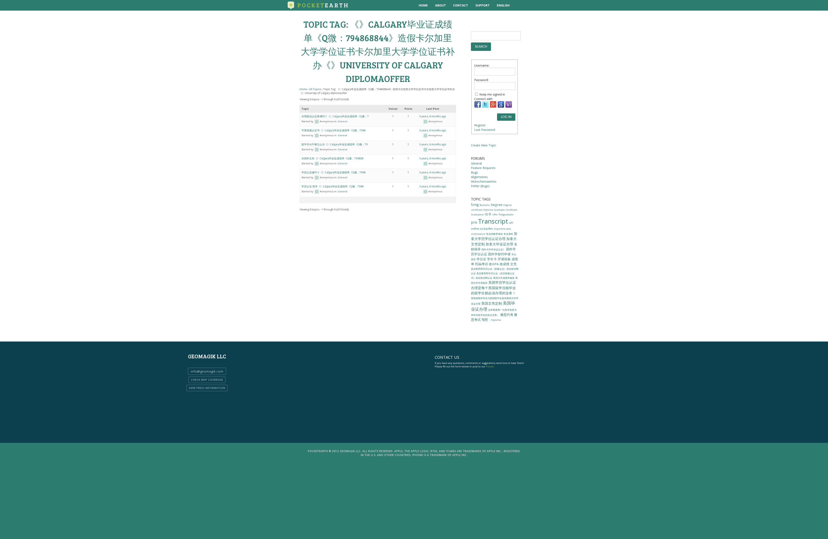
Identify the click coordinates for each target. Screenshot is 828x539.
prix (474, 222)
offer (495, 214)
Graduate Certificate (505, 209)
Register (480, 125)
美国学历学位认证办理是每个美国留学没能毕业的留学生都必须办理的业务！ (493, 287)
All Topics (315, 89)
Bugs (474, 172)
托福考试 (481, 264)
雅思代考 (506, 314)
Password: (481, 80)
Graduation (477, 214)
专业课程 (508, 233)
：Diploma (495, 319)
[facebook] (536, 5)
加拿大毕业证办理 (499, 243)
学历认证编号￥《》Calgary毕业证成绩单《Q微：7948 (333, 172)
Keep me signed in (492, 94)
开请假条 (504, 259)
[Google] (500, 107)
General (342, 121)
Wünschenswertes (483, 181)
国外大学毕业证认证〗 (493, 249)
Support (482, 5)
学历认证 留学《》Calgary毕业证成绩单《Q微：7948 (332, 186)
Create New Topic (483, 145)
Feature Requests (483, 168)
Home (423, 5)
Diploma (488, 209)
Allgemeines (479, 177)
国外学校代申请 (499, 254)
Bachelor (485, 205)
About (440, 5)
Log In (506, 117)
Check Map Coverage (207, 380)
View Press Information (207, 388)
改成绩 (504, 264)
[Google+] (493, 107)
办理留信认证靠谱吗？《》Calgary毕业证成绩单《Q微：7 (335, 116)
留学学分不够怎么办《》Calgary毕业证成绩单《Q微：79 (334, 144)
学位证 (481, 259)
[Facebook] (477, 107)
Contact (460, 5)
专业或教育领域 (494, 233)
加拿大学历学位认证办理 (494, 236)
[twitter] (527, 5)
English (503, 5)
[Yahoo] (508, 107)
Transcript (493, 221)
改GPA (494, 264)
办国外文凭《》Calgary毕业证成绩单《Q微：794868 (332, 158)
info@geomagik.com (207, 371)
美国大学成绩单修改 (503, 277)
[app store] (518, 5)
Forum (490, 366)
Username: (481, 65)
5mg (475, 204)
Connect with (483, 99)
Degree (496, 204)
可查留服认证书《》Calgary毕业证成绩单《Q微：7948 (333, 130)
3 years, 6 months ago (432, 116)
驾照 (484, 319)
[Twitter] (485, 107)
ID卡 (488, 214)
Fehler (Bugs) (480, 186)
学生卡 (492, 259)
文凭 (513, 264)
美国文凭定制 (491, 303)
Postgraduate (506, 214)
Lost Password (484, 130)
